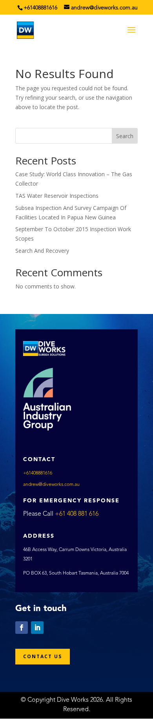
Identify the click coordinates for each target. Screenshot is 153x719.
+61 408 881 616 (76, 514)
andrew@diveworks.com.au (51, 484)
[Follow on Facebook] (21, 627)
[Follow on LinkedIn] (37, 627)
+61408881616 (40, 8)
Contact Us (42, 656)
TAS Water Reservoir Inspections (56, 195)
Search (124, 136)
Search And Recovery (42, 250)
